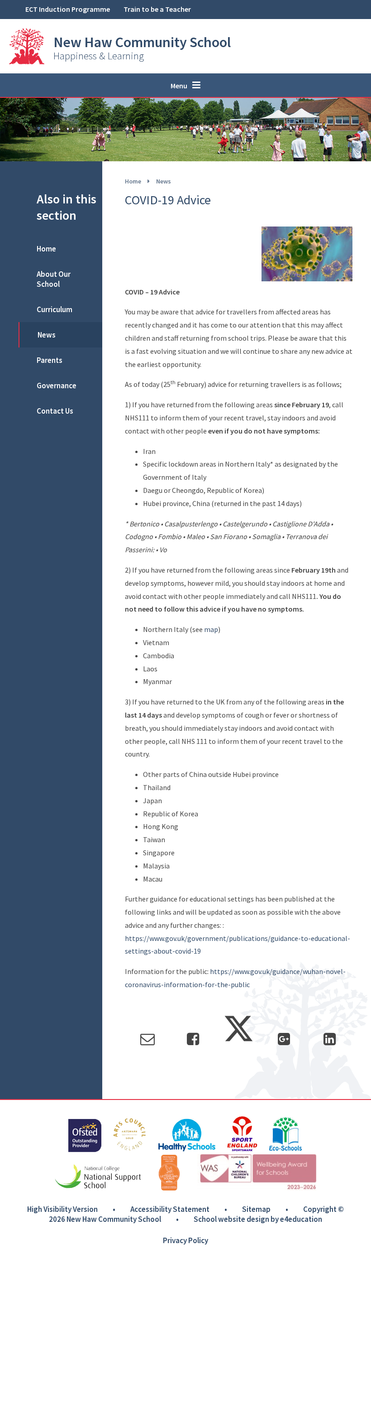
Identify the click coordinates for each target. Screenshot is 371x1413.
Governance (56, 386)
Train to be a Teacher (157, 9)
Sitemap (256, 1209)
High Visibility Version (62, 1209)
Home (133, 181)
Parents (49, 360)
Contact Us (55, 411)
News (163, 181)
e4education (301, 1219)
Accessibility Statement (169, 1209)
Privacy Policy (185, 1240)
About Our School (54, 279)
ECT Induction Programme (67, 9)
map (211, 629)
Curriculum (54, 309)
